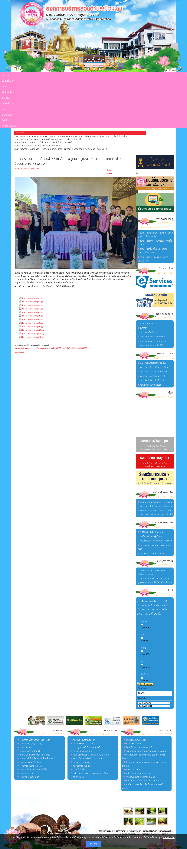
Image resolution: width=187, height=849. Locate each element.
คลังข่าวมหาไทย (133, 769)
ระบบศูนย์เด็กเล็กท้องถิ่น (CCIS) (33, 769)
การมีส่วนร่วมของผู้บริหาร (151, 536)
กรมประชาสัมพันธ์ (133, 743)
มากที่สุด (144, 621)
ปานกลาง (144, 648)
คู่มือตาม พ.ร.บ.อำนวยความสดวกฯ (141, 773)
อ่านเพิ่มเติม (169, 837)
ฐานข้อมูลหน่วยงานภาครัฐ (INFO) (140, 777)
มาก (142, 634)
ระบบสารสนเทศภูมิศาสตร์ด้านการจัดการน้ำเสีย (146, 751)
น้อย (142, 661)
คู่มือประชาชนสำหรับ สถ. (83, 743)
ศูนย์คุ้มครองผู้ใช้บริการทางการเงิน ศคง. (143, 780)
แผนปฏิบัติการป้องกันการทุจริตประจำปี (156, 502)
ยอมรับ (93, 844)
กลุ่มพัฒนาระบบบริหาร (82, 762)
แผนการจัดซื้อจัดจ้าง (149, 323)
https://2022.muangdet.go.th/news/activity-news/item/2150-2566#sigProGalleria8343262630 (51, 348)
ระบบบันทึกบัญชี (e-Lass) (31, 743)
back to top (19, 353)
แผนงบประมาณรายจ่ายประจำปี (153, 363)
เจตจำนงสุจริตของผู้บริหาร (151, 532)
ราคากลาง (144, 328)
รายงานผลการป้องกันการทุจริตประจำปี (156, 514)
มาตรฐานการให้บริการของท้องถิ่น (87, 747)
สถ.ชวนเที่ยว (78, 777)
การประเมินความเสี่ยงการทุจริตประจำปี (156, 540)
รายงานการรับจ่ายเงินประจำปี (152, 376)
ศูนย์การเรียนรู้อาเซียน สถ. (84, 740)
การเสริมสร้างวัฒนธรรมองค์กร (153, 553)
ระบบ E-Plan (26, 747)
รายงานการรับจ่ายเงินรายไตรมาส (154, 371)
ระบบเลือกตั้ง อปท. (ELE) (31, 773)
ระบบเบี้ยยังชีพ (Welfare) (31, 762)
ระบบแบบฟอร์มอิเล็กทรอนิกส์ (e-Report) (37, 758)
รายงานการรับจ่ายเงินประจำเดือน (154, 367)
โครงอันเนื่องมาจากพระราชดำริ (139, 747)
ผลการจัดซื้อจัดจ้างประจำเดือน (153, 336)
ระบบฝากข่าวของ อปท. (30, 777)
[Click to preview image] (76, 269)
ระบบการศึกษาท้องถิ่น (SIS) (31, 766)
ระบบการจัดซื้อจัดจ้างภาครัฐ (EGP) (35, 740)
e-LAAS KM (79, 769)
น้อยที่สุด (144, 674)
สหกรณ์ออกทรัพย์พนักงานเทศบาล (87, 758)
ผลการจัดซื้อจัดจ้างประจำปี (151, 345)
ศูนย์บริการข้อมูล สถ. (82, 766)
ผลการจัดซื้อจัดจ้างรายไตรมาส (153, 341)
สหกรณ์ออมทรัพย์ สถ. (82, 751)
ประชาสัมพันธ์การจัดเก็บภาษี (152, 380)
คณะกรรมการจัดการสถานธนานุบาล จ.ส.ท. (91, 754)
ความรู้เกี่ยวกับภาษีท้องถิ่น (151, 385)
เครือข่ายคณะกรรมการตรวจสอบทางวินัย (90, 773)
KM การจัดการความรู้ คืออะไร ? (151, 227)
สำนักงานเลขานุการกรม (136, 740)
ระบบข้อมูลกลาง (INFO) (30, 751)
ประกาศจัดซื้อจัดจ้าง (148, 332)
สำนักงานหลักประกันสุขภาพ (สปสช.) (35, 754)
